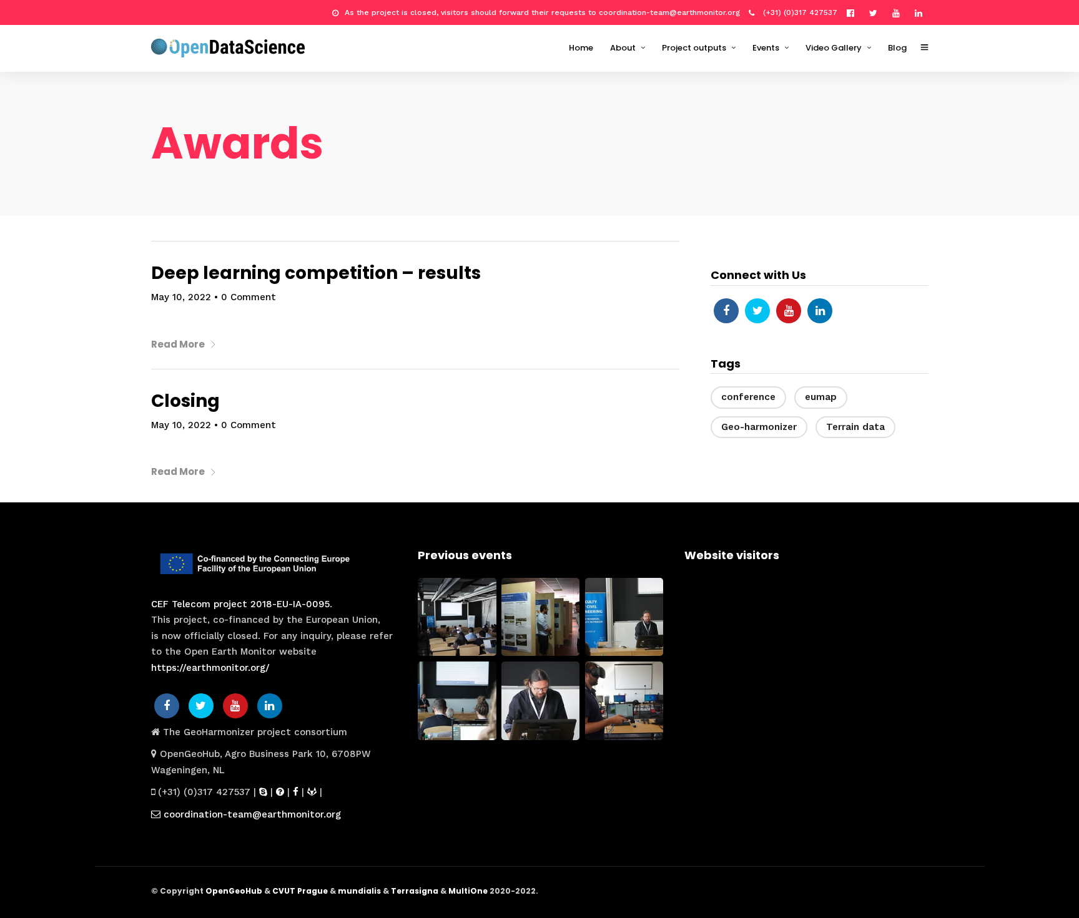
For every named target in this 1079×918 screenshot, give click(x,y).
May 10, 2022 (181, 297)
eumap (821, 397)
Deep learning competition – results (316, 273)
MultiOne (468, 891)
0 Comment (248, 297)
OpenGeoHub (233, 891)
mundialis (359, 891)
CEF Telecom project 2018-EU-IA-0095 (240, 604)
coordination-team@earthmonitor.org (250, 814)
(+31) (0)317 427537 (799, 12)
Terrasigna (414, 891)
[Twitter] (757, 310)
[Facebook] (726, 310)
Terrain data (855, 426)
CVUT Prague (300, 891)
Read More (178, 344)
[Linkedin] (922, 12)
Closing (185, 401)
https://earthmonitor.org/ (210, 667)
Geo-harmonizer (759, 426)
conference (748, 397)
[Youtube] (899, 12)
